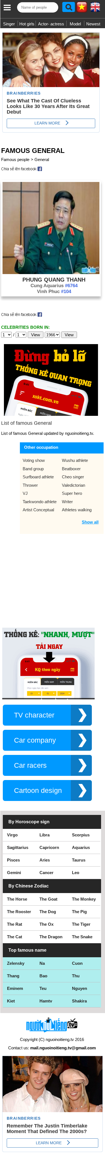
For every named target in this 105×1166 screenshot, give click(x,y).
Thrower (30, 485)
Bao (43, 975)
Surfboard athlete (38, 476)
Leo (75, 872)
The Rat (14, 924)
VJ (25, 493)
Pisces (13, 860)
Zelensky (15, 963)
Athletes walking (77, 509)
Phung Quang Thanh (53, 280)
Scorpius (81, 834)
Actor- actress (51, 23)
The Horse (17, 899)
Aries (44, 860)
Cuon (77, 963)
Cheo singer (73, 476)
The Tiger (81, 924)
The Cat (14, 936)
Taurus (78, 860)
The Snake (82, 936)
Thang (13, 975)
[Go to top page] (99, 1160)
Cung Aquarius (54, 285)
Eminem (15, 988)
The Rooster (19, 911)
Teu (42, 988)
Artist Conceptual (38, 509)
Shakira (79, 1001)
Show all (90, 522)
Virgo (12, 834)
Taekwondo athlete (40, 501)
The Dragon (50, 936)
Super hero (72, 493)
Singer (9, 23)
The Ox (46, 924)
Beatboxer (71, 468)
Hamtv (45, 1001)
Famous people (15, 159)
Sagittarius (17, 847)
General (41, 159)
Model (75, 23)
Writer (67, 501)
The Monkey (84, 899)
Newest (93, 23)
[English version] (95, 9)
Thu (76, 975)
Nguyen (79, 988)
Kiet (11, 1001)
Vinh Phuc (54, 291)
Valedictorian (73, 485)
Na (42, 963)
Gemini (14, 872)
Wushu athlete (75, 460)
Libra (44, 834)
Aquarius (81, 847)
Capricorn (49, 847)
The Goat (48, 899)
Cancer (46, 872)
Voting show (34, 460)
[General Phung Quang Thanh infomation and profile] (51, 272)
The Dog (47, 911)
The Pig (79, 911)
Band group (33, 468)
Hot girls (26, 23)
